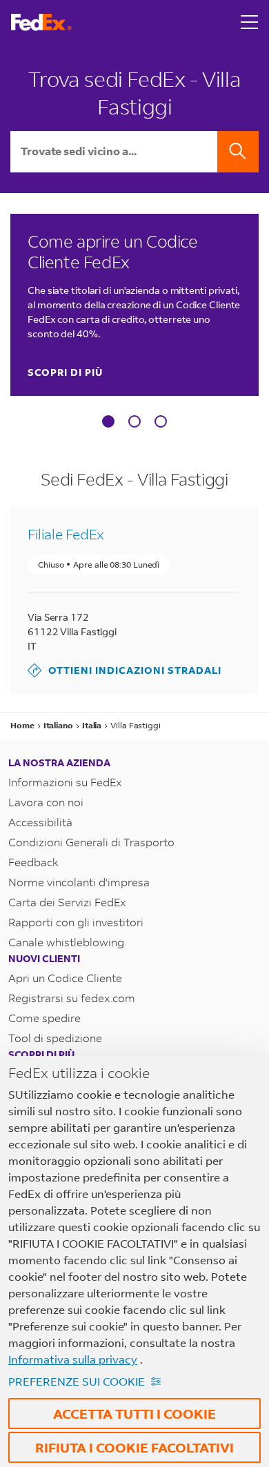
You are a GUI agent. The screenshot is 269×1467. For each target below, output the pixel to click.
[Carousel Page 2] (134, 421)
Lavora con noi (45, 802)
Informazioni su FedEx (65, 782)
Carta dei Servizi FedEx (67, 902)
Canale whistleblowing (66, 942)
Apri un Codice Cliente (65, 977)
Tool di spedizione (55, 1037)
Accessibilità (40, 822)
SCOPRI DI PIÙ (65, 372)
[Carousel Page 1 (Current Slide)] (108, 421)
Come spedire (44, 1017)
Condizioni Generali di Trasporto (91, 842)
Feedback (33, 862)
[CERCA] (238, 151)
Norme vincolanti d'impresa (79, 882)
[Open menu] (249, 22)
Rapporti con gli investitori (75, 922)
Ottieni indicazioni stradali (124, 670)
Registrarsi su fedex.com (71, 997)
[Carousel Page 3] (161, 421)
